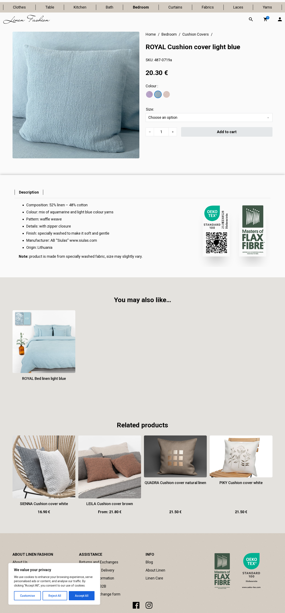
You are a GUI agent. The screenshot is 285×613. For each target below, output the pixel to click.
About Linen (155, 570)
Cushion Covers (195, 34)
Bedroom (141, 7)
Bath (109, 7)
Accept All (81, 595)
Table (49, 7)
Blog (149, 562)
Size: (150, 109)
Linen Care (154, 578)
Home (151, 34)
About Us (20, 562)
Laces (238, 7)
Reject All (54, 595)
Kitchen (80, 7)
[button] (265, 19)
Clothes (19, 7)
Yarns (267, 7)
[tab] (29, 192)
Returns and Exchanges (98, 562)
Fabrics (208, 7)
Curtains (175, 7)
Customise (27, 595)
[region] (54, 584)
